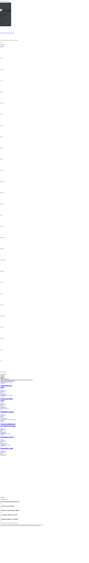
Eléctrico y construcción (6, 32)
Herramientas (12, 32)
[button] (8, 392)
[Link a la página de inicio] (0, 32)
